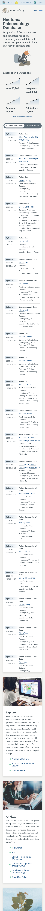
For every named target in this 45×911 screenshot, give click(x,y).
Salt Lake (23, 662)
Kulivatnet (23, 241)
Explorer (9, 2)
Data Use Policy (19, 877)
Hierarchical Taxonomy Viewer (23, 765)
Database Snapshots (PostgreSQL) (22, 865)
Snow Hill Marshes (27, 578)
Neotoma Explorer (20, 759)
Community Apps (20, 770)
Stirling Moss (24, 523)
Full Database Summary (22, 117)
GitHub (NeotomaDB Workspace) (21, 858)
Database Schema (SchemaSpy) (21, 871)
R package (17, 848)
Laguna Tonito (25, 180)
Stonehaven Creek (27, 494)
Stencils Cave (25, 552)
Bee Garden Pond (26, 207)
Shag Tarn (23, 633)
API (13, 852)
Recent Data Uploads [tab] (14, 126)
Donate (39, 2)
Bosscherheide (25, 337)
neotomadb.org (17, 10)
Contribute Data (25, 2)
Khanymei (23, 284)
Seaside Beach (25, 385)
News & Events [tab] (33, 126)
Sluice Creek (24, 604)
